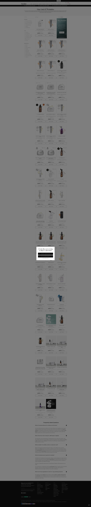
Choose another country (45, 258)
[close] (54, 248)
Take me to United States (45, 253)
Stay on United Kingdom (45, 256)
